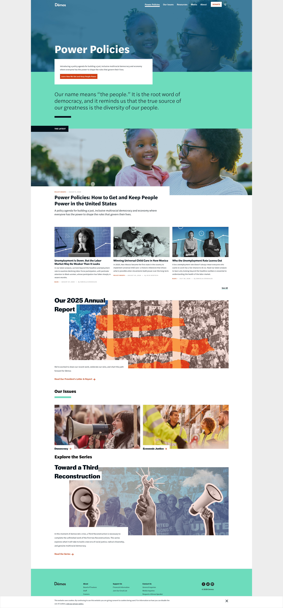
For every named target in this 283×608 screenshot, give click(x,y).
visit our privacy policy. (75, 603)
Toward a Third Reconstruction (77, 471)
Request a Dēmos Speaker (152, 594)
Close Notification (223, 602)
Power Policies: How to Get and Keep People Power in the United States (106, 200)
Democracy (61, 448)
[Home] (60, 7)
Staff (85, 590)
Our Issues (168, 4)
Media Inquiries (148, 590)
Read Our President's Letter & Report (73, 378)
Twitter (208, 584)
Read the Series (62, 553)
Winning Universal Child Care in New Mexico (140, 260)
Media (194, 4)
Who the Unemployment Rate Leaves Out (197, 260)
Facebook (203, 584)
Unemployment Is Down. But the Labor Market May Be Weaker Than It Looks (77, 262)
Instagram (212, 584)
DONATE (216, 4)
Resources (182, 4)
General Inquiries (149, 587)
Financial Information (121, 587)
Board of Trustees (90, 587)
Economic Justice (153, 448)
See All (225, 288)
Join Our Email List (120, 590)
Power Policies (152, 4)
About (203, 4)
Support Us (117, 583)
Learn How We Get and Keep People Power (78, 76)
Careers (86, 594)
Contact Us (147, 583)
